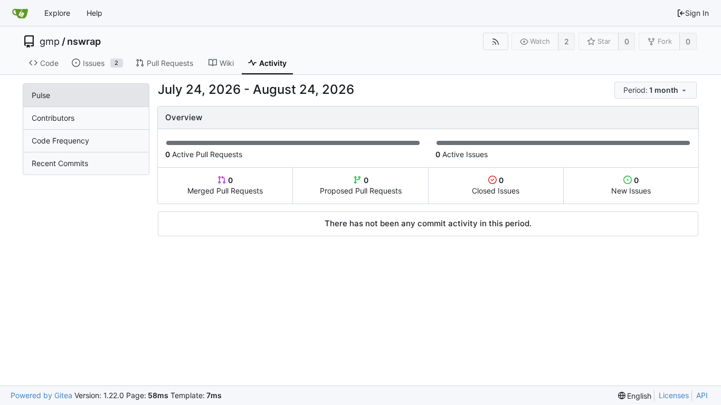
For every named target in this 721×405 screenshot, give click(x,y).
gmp (50, 41)
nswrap (84, 41)
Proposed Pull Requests (361, 185)
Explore (57, 12)
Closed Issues (495, 185)
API (702, 395)
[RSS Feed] (495, 41)
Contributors (53, 117)
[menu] (656, 90)
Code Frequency (60, 140)
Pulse (41, 95)
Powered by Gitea (41, 395)
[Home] (20, 13)
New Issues (631, 185)
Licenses (674, 395)
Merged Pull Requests (225, 185)
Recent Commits (60, 163)
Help (94, 12)
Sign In (697, 12)
